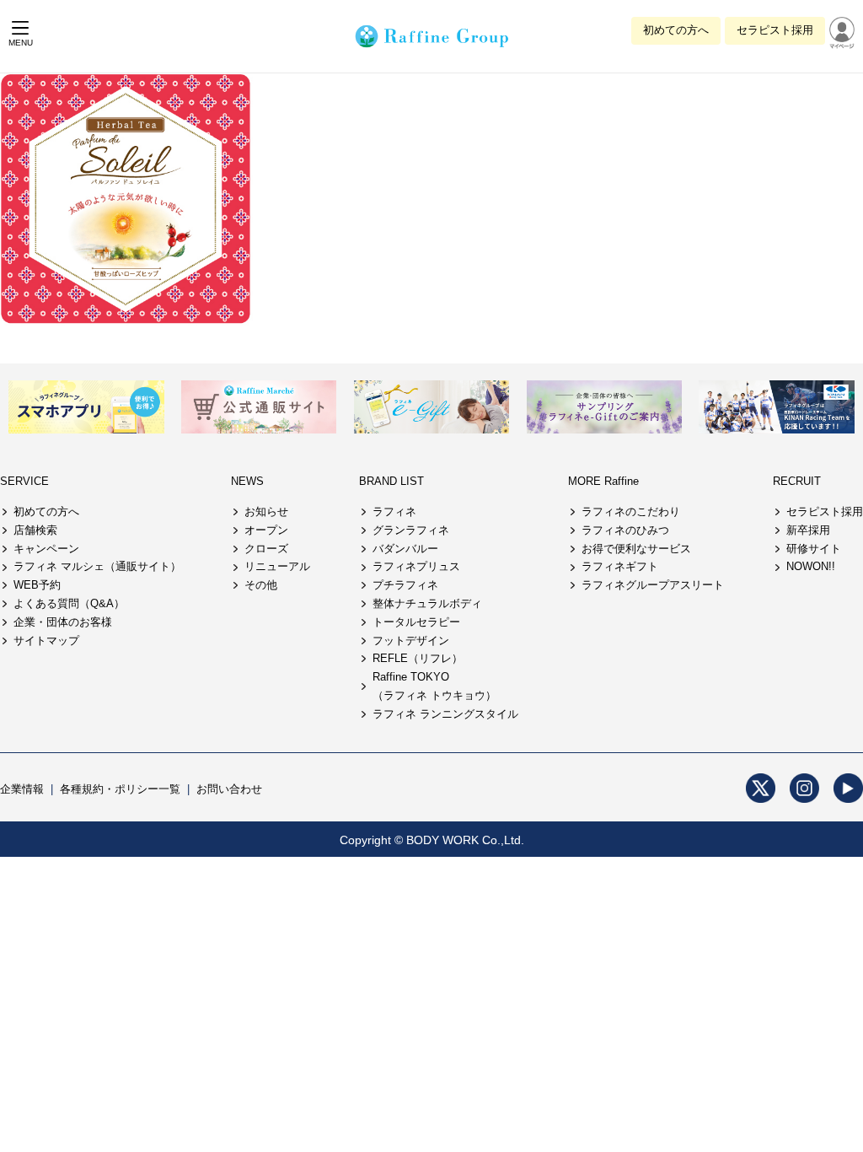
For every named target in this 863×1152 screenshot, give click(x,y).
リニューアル (277, 566)
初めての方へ (676, 30)
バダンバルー (405, 548)
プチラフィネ (405, 585)
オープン (266, 530)
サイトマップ (46, 640)
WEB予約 (37, 585)
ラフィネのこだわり (631, 511)
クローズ (266, 548)
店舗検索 (35, 530)
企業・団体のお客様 (62, 622)
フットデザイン (411, 640)
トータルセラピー (416, 622)
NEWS (247, 481)
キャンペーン (46, 548)
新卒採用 (808, 530)
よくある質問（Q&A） (69, 603)
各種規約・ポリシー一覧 (120, 789)
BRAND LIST (391, 481)
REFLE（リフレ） (418, 658)
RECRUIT (797, 481)
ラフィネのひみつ (625, 530)
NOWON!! (810, 566)
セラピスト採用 (775, 30)
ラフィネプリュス (416, 566)
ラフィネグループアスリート (653, 585)
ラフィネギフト (620, 566)
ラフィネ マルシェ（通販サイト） (97, 566)
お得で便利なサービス (636, 548)
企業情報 (22, 789)
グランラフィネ (411, 530)
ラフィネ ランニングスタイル (445, 714)
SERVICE (24, 481)
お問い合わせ (229, 789)
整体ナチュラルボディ (427, 603)
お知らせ (266, 511)
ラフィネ (394, 511)
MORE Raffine (603, 481)
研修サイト (813, 548)
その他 (260, 585)
